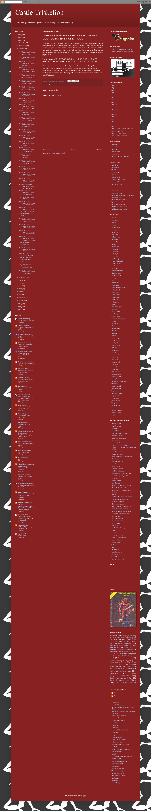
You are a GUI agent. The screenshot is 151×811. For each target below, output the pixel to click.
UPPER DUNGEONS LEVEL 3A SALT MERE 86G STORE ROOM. (27, 75)
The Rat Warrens (116, 184)
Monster (129, 658)
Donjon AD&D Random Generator (121, 730)
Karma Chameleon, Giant (118, 319)
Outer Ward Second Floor (122, 668)
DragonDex (115, 732)
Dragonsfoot (115, 735)
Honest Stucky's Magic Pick (119, 476)
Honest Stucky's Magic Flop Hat (121, 473)
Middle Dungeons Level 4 (119, 207)
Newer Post (46, 150)
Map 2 (113, 88)
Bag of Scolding (116, 426)
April (20, 291)
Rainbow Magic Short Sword (120, 513)
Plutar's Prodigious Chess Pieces (121, 506)
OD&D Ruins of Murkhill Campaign (121, 756)
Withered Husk (115, 405)
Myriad (113, 754)
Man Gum (114, 326)
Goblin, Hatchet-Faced (118, 287)
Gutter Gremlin (115, 311)
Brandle (113, 222)
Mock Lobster (115, 328)
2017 (19, 37)
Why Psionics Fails (23, 452)
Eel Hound (114, 266)
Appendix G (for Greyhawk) (26, 364)
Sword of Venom (116, 540)
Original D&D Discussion (119, 761)
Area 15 (113, 102)
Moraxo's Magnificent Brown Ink (121, 485)
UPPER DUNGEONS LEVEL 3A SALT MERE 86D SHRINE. (27, 94)
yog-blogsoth (22, 534)
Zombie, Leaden (116, 412)
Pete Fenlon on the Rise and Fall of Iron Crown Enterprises (26, 495)
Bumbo (113, 225)
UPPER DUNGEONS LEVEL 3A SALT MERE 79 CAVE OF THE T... (27, 168)
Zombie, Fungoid (116, 410)
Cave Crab (114, 235)
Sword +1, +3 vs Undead (118, 537)
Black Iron (114, 428)
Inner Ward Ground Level (122, 643)
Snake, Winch (115, 369)
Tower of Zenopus (23, 325)
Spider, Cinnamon (116, 376)
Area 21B (114, 104)
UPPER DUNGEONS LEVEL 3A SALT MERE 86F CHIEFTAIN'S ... (27, 82)
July (20, 283)
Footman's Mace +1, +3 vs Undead (121, 456)
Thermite (114, 384)
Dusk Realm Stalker (117, 261)
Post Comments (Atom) (58, 153)
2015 (19, 304)
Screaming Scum (116, 355)
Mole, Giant (114, 331)
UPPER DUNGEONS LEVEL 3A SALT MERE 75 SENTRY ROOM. (27, 192)
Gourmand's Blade (117, 461)
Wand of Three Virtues (118, 559)
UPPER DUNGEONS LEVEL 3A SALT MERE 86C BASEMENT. (27, 100)
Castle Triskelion (39, 12)
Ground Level (115, 151)
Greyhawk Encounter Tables (120, 744)
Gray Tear (114, 464)
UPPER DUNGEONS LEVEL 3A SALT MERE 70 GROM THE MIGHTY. (27, 232)
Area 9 (113, 95)
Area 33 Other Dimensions (119, 136)
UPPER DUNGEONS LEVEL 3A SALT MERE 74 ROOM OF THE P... (27, 203)
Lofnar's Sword (116, 481)
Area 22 (113, 112)
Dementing (114, 249)
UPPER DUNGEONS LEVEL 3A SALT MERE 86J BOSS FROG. (27, 52)
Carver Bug (114, 232)
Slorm (113, 530)
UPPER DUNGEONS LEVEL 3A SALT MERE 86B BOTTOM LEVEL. (27, 106)
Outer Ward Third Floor (118, 671)
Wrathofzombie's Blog (25, 351)
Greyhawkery (22, 414)
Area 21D (114, 109)
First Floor (114, 149)
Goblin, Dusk (115, 285)
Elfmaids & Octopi (23, 369)
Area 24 (113, 116)
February (22, 297)
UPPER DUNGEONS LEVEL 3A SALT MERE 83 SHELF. (27, 143)
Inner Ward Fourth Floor (127, 641)
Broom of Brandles (117, 435)
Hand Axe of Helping (117, 471)
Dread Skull (115, 256)
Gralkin (113, 304)
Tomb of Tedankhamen (25, 442)
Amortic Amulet (116, 423)
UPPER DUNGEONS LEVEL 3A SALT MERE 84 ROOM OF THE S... (27, 137)
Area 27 (113, 121)
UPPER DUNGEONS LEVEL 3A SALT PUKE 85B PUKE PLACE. (26, 125)
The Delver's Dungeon (118, 771)
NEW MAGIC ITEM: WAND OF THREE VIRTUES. (25, 259)
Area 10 (113, 97)
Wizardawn (115, 780)
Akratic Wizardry (23, 492)
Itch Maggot (115, 314)
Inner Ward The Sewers (125, 649)
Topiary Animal (116, 386)
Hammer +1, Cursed (117, 468)
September (22, 277)
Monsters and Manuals (24, 450)
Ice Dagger (114, 478)
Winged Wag (115, 403)
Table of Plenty (116, 542)
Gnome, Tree (115, 283)
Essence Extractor (117, 454)
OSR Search (115, 766)
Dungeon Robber (116, 737)
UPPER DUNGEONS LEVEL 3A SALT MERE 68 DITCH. (27, 249)
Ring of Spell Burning (117, 521)
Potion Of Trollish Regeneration (121, 511)
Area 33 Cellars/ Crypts (118, 133)
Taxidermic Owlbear (117, 768)
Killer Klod (114, 323)
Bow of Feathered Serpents (119, 433)
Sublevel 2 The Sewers (118, 182)
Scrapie (113, 352)
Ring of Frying (115, 516)
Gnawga (113, 278)
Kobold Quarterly (116, 751)
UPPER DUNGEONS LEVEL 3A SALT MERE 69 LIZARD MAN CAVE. (27, 238)
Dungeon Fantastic (23, 377)
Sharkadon (114, 360)
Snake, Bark (115, 367)
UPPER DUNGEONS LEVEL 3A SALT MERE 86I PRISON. (27, 63)
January (21, 300)
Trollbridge (115, 778)
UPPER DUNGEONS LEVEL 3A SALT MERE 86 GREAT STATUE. (27, 119)
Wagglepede (115, 398)
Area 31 (113, 126)
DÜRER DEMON (22, 535)
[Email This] (68, 81)
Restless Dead (115, 345)
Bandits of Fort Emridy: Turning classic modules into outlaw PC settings (26, 508)
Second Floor (115, 147)
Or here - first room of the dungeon (122, 51)
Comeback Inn (115, 718)
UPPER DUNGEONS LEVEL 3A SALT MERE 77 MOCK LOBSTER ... (27, 180)
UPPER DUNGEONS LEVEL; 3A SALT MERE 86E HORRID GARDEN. (27, 88)
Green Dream (115, 466)
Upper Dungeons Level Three (123, 680)
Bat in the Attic (22, 405)
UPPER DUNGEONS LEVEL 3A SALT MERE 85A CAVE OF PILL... (27, 131)
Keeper (113, 321)
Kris (19, 459)
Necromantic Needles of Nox (120, 499)
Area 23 (113, 114)
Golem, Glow (115, 299)
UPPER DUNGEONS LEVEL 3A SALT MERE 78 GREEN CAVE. (27, 174)
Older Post (99, 150)
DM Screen (114, 727)
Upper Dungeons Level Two (125, 682)
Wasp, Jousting (115, 400)
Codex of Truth (116, 443)
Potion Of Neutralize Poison (119, 509)
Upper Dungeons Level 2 (119, 199)
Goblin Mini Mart (116, 742)
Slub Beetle (114, 364)
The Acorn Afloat (23, 515)
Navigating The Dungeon (116, 660)
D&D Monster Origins (118, 720)
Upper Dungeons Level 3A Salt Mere (58, 84)
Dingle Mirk (115, 251)
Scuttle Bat (114, 357)
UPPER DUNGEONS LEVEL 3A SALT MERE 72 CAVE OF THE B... (27, 220)
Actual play (124, 635)
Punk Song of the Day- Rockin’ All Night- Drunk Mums (25, 355)
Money (122, 658)
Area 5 (113, 92)
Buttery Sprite (115, 230)
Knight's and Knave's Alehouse (120, 749)
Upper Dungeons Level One (121, 678)
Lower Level (115, 154)
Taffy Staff (114, 545)
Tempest (114, 547)
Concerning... (133, 635)
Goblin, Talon (115, 295)
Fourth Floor (115, 167)
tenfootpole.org (22, 422)
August (21, 280)
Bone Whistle (115, 431)
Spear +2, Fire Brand (117, 535)
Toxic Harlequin (116, 388)
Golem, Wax (115, 302)
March (21, 294)
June (20, 286)
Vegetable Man (116, 396)
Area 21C (114, 107)
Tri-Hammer (115, 549)
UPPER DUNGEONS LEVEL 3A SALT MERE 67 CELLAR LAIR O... (27, 272)
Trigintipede (115, 391)
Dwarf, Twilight (116, 263)
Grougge (114, 309)
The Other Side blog (24, 318)
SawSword (114, 525)
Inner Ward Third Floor (119, 652)
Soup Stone (114, 533)
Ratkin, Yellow (115, 343)
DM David (114, 725)
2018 (19, 34)
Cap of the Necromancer (118, 438)
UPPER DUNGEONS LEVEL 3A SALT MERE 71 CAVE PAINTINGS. (27, 226)
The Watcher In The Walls (119, 381)
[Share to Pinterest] (77, 81)
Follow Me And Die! (24, 475)
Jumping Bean (115, 316)
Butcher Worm (115, 227)
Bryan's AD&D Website (118, 715)
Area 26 (113, 119)
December (22, 43)
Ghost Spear (115, 459)
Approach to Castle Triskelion (120, 156)
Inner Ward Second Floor (119, 645)
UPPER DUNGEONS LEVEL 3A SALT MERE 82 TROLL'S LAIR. (27, 149)
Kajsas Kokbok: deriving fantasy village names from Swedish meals (25, 518)
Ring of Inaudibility (117, 518)
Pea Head (114, 335)
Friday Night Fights (118, 637)
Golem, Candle (115, 297)
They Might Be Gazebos (118, 775)
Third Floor (115, 144)
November (22, 46)
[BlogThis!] (71, 81)
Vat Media (114, 554)
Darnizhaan (117, 693)
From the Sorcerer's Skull (25, 362)
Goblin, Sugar (115, 292)
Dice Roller (114, 723)
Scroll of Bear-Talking (118, 528)
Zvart (113, 415)
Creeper (113, 244)
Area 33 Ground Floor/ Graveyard (122, 128)
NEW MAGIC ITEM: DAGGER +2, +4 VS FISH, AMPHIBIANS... (26, 265)
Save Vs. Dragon (23, 525)
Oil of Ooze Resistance (118, 501)
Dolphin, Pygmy (116, 254)
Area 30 (113, 124)
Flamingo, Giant (116, 273)
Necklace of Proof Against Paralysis (122, 497)
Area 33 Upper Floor (117, 131)
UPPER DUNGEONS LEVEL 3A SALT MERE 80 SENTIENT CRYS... (27, 162)
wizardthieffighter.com (118, 783)
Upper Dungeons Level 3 (119, 202)
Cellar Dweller (115, 237)
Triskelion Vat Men (117, 393)
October (22, 49)
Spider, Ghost (115, 379)
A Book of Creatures (117, 705)
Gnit (112, 280)
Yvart (113, 408)
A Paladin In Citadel (24, 395)
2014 (19, 307)
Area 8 (113, 90)
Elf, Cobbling (115, 268)
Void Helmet (115, 557)
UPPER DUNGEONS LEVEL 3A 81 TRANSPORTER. (25, 155)
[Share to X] (73, 81)
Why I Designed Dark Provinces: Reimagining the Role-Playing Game (25, 398)
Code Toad (114, 239)
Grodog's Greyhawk (117, 747)
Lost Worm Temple (117, 193)
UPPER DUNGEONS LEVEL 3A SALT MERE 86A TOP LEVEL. (27, 112)
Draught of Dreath (117, 452)
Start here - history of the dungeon (121, 49)
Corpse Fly (114, 242)
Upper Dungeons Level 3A (119, 204)
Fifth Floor (114, 165)
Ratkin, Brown (115, 340)
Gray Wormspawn (116, 307)
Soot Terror (115, 372)
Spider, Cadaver (116, 374)
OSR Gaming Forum (117, 763)
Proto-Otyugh (115, 338)
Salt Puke (114, 347)
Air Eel (113, 218)
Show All (33, 539)
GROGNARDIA (22, 386)
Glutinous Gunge (116, 275)
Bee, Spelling (115, 220)
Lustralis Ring (115, 483)
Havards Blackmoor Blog (25, 483)
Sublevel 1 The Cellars (118, 179)
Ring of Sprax (115, 523)
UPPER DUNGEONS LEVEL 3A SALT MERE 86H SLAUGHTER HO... (27, 69)
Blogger (83, 795)
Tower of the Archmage (25, 343)
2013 (19, 309)
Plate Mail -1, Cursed (117, 504)
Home (73, 150)
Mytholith (114, 494)
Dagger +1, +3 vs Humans (119, 445)
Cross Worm (115, 247)
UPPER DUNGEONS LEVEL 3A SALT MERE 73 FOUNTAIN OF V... (27, 209)
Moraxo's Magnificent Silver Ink (121, 488)
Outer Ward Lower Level (127, 666)
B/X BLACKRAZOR (23, 457)
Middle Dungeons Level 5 (119, 209)
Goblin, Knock (115, 290)
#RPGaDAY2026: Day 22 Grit (26, 320)
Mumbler (114, 333)
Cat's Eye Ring (115, 440)
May (20, 289)
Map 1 (113, 85)
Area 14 (113, 100)
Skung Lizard (115, 362)
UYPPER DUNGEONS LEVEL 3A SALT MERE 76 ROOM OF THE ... (27, 186)
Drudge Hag (115, 259)
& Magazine (113, 635)
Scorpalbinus (115, 350)
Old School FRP (116, 759)
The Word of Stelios (117, 773)
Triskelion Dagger (117, 552)
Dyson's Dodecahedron (25, 334)
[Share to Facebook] (75, 81)
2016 (19, 40)
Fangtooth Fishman (117, 270)
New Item (127, 660)
